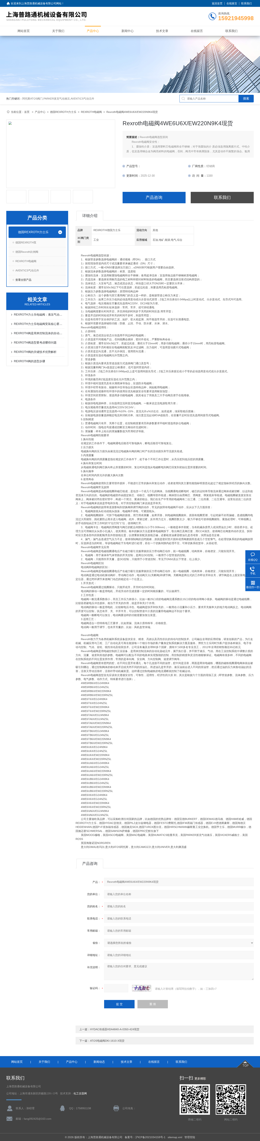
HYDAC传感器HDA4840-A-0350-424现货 (114, 1029)
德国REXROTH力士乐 (63, 111)
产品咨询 (154, 197)
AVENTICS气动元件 (27, 270)
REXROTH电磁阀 (91, 111)
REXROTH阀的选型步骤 (29, 361)
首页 (27, 111)
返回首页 (217, 3)
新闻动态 (99, 1061)
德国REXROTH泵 (25, 242)
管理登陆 (189, 1137)
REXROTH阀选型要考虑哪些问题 (35, 342)
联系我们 (246, 3)
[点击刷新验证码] (141, 988)
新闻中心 (127, 31)
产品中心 (93, 31)
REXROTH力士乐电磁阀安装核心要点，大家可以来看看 (39, 323)
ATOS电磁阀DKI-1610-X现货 (107, 1040)
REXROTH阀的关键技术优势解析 (35, 351)
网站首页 (24, 31)
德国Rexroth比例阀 (26, 251)
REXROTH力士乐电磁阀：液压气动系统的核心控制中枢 (39, 314)
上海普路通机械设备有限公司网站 (41, 3)
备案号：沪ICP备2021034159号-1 (145, 1137)
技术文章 (162, 31)
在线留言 (232, 3)
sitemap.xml (175, 1137)
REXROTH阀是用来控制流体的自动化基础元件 (39, 333)
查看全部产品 (23, 279)
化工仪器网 (80, 1093)
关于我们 (58, 31)
